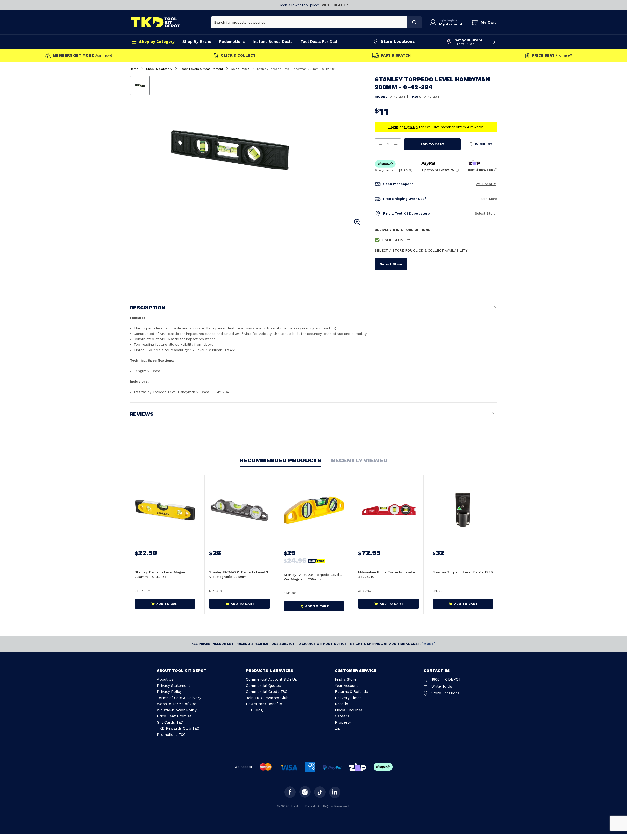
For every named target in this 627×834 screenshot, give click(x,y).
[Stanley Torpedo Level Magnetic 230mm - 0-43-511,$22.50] (165, 510)
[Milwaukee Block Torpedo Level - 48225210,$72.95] (388, 510)
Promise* (552, 55)
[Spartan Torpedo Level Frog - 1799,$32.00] (463, 510)
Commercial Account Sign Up (271, 679)
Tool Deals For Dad (319, 41)
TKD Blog (254, 710)
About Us (165, 679)
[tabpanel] (258, 150)
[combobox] (309, 22)
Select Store (485, 213)
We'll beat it (486, 184)
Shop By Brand (196, 41)
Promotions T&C (171, 734)
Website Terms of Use (176, 704)
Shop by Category (157, 41)
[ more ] (428, 644)
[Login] (434, 22)
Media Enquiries (349, 710)
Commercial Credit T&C (266, 691)
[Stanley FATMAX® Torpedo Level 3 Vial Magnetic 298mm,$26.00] (239, 510)
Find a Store (346, 679)
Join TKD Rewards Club (267, 698)
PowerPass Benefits (264, 704)
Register (452, 20)
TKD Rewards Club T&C (178, 728)
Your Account (346, 685)
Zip (337, 728)
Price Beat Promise (174, 716)
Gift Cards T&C (170, 722)
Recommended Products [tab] (280, 460)
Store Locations (398, 41)
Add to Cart (432, 144)
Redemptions (232, 41)
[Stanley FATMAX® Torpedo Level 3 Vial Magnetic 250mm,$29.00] (314, 510)
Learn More (487, 199)
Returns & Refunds (351, 691)
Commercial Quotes (263, 685)
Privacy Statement (173, 685)
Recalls (341, 704)
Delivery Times (348, 698)
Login (442, 20)
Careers (342, 716)
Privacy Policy (169, 691)
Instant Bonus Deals (273, 41)
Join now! (82, 55)
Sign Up (411, 127)
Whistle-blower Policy (177, 710)
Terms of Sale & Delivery (179, 698)
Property (343, 722)
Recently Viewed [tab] (359, 460)
